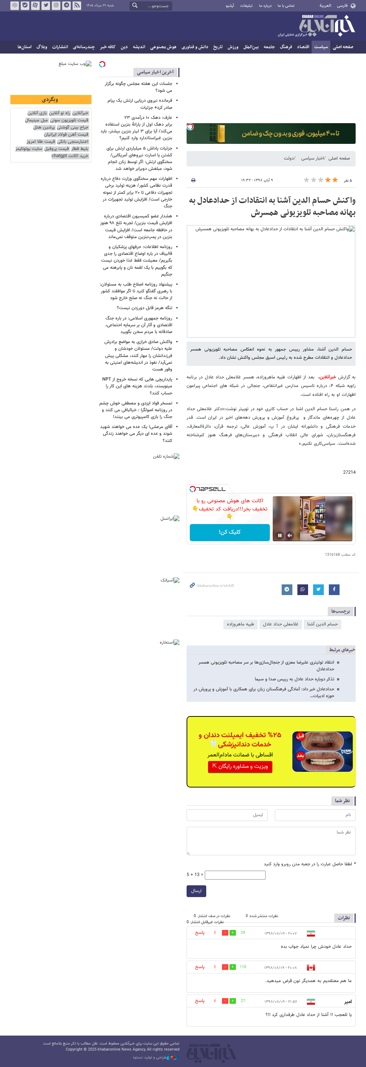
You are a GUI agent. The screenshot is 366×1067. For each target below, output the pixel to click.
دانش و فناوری (195, 47)
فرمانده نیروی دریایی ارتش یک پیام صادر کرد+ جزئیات (140, 104)
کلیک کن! (230, 532)
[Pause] (280, 535)
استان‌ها (24, 47)
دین (124, 47)
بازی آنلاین (37, 113)
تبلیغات (246, 6)
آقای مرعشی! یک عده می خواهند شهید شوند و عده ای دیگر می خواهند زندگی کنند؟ (136, 433)
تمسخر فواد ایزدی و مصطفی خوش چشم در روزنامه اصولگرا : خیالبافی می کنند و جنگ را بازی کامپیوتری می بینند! (135, 410)
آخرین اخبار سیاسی (155, 72)
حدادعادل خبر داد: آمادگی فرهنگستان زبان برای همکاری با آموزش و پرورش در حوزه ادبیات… (263, 693)
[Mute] (290, 535)
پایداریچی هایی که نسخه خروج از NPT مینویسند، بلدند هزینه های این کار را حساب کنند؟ (137, 386)
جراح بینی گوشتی (72, 127)
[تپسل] (190, 126)
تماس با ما (286, 6)
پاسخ (199, 932)
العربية (325, 5)
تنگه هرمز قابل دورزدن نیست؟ (144, 308)
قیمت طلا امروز (40, 142)
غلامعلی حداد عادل (280, 624)
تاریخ (218, 47)
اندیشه (139, 47)
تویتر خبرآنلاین (45, 5)
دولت (289, 158)
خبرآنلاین (316, 26)
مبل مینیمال (36, 120)
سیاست (321, 47)
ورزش (233, 47)
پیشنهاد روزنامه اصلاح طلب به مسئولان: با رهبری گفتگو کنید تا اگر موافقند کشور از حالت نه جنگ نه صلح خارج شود (136, 291)
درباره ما (265, 6)
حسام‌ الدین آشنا (322, 624)
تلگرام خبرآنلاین (66, 5)
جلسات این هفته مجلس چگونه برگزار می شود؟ (138, 87)
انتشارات (60, 47)
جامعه (269, 47)
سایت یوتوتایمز (28, 149)
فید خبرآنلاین (77, 5)
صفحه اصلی (343, 47)
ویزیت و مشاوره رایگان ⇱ (240, 766)
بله (25, 5)
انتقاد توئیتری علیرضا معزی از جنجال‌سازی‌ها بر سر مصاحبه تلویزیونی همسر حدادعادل (266, 666)
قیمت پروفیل (56, 149)
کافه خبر (108, 47)
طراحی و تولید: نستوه (150, 1058)
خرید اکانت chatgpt (69, 156)
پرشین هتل (44, 127)
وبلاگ (41, 47)
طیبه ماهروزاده (240, 624)
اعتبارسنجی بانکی (72, 142)
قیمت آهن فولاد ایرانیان (66, 134)
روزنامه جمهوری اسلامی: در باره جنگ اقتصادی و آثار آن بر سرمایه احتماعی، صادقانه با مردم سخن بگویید (138, 325)
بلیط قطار (79, 149)
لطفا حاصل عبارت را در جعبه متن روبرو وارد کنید (310, 864)
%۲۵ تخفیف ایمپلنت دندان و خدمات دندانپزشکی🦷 (240, 740)
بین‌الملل (251, 47)
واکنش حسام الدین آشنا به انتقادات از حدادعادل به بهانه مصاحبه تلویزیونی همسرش (272, 206)
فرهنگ (286, 47)
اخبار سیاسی (312, 158)
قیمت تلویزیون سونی (69, 120)
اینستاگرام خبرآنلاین (56, 5)
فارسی (342, 5)
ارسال (196, 891)
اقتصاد (303, 47)
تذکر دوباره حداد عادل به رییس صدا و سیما (294, 679)
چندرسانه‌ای (84, 47)
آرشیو (230, 6)
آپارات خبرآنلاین (35, 5)
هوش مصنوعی (163, 47)
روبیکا (14, 5)
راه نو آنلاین (59, 113)
